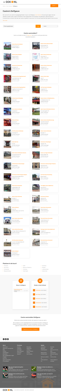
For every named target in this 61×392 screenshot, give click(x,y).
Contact (4, 351)
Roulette (52, 347)
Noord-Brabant (20, 351)
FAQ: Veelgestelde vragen (8, 355)
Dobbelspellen (44, 349)
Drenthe (19, 347)
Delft (24, 265)
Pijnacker (6, 265)
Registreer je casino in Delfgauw (30, 329)
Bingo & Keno (44, 352)
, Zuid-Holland (40, 290)
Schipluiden (6, 269)
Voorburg (25, 269)
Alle (38, 26)
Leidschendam (45, 269)
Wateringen (25, 271)
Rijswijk (43, 267)
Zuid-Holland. (38, 14)
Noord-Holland (30, 351)
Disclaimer (5, 354)
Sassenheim (38, 306)
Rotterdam (38, 290)
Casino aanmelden (7, 359)
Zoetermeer (44, 271)
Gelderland (29, 348)
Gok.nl (4, 345)
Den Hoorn (6, 267)
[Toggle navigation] (4, 2)
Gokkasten (43, 347)
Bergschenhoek (7, 271)
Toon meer (5, 20)
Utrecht (28, 352)
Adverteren (5, 347)
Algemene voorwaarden (8, 348)
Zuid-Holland (9, 6)
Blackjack (43, 348)
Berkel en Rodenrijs (27, 267)
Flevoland (29, 347)
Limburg (28, 349)
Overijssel (19, 352)
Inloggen (4, 356)
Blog (4, 349)
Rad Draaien (53, 352)
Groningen (19, 349)
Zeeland (19, 354)
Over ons (5, 358)
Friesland (19, 348)
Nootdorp (44, 265)
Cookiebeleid (5, 352)
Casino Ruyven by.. (18, 289)
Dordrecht (38, 298)
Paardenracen (44, 354)
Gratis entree (53, 356)
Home (4, 6)
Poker (51, 348)
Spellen (53, 5)
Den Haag (38, 294)
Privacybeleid (6, 361)
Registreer (29, 35)
